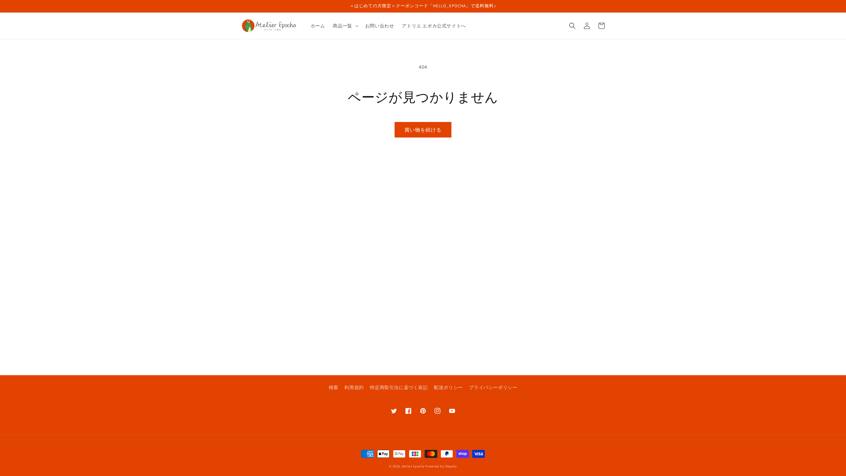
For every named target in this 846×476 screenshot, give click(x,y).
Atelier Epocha (413, 466)
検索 (333, 387)
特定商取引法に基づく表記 (399, 387)
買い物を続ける (423, 130)
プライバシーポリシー (493, 387)
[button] (345, 26)
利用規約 (354, 387)
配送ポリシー (448, 387)
